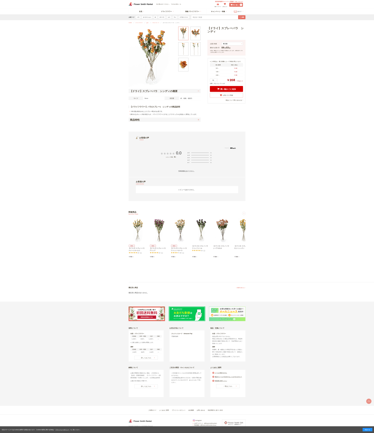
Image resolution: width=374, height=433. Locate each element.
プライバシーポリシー (62, 430)
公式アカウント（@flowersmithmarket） (206, 423)
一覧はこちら (228, 386)
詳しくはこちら (239, 1)
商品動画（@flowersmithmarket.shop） (205, 425)
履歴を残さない (241, 287)
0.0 (179, 153)
